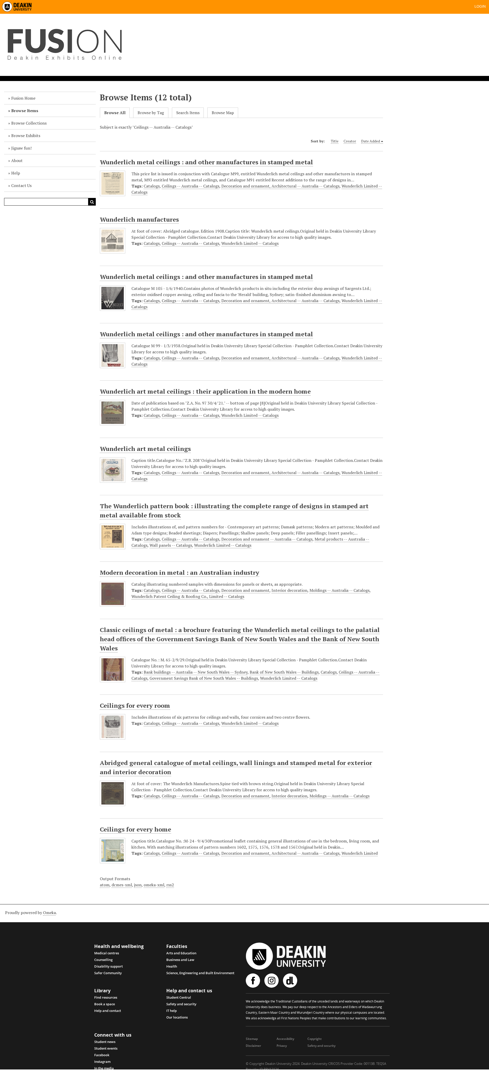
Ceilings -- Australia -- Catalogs (190, 186)
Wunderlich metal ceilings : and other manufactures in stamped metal (206, 162)
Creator (350, 141)
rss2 (170, 885)
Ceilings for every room (135, 705)
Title (334, 141)
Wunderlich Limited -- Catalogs (250, 243)
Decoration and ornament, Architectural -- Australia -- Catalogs (280, 186)
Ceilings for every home (135, 829)
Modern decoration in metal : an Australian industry (179, 572)
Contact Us (21, 185)
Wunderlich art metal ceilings (145, 449)
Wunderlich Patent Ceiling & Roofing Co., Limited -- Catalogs (187, 596)
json (138, 885)
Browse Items (24, 110)
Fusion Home (23, 98)
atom (105, 885)
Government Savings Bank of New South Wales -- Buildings (204, 678)
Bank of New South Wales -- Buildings (284, 672)
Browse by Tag (151, 112)
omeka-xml (154, 885)
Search (92, 202)
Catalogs (152, 186)
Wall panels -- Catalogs (171, 545)
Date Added (370, 141)
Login (480, 6)
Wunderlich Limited (360, 853)
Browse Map (223, 112)
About (17, 160)
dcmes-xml (122, 885)
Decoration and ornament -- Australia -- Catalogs (267, 539)
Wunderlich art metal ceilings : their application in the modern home (205, 391)
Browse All (115, 112)
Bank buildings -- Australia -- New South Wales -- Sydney (196, 672)
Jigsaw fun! (21, 148)
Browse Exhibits (25, 135)
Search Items (188, 112)
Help (15, 173)
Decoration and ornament (245, 590)
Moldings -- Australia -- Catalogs (339, 590)
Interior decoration (289, 590)
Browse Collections (29, 123)
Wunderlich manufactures (139, 219)
